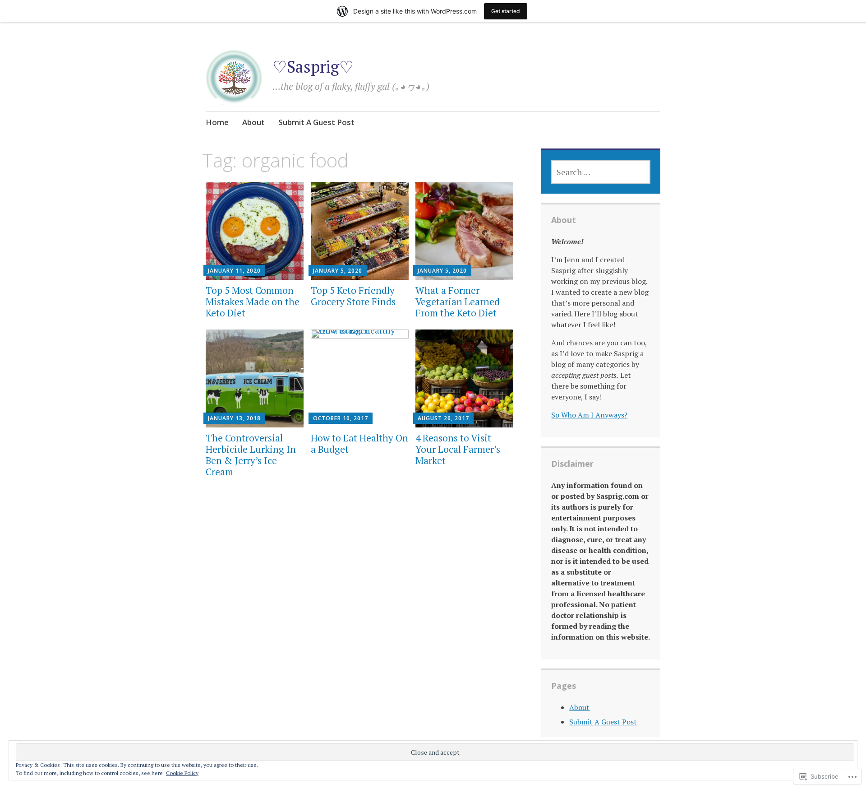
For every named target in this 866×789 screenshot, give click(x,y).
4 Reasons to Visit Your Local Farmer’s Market (457, 449)
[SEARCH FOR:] (600, 172)
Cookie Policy (182, 773)
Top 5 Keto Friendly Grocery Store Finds (353, 296)
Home (217, 122)
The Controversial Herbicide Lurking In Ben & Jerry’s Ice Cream (251, 455)
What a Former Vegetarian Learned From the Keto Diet (457, 301)
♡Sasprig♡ (313, 66)
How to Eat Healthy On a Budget (359, 443)
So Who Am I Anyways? (589, 415)
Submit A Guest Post (316, 122)
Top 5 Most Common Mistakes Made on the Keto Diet (252, 301)
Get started (505, 11)
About (253, 122)
